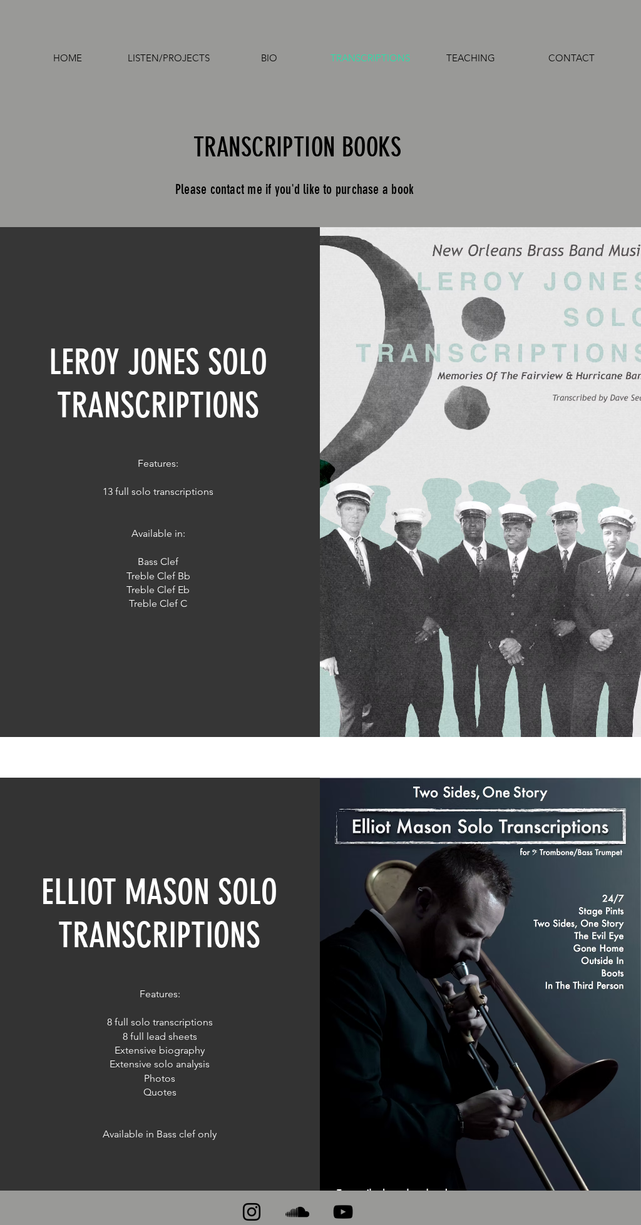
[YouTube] (343, 1212)
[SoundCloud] (297, 1212)
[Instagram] (252, 1212)
